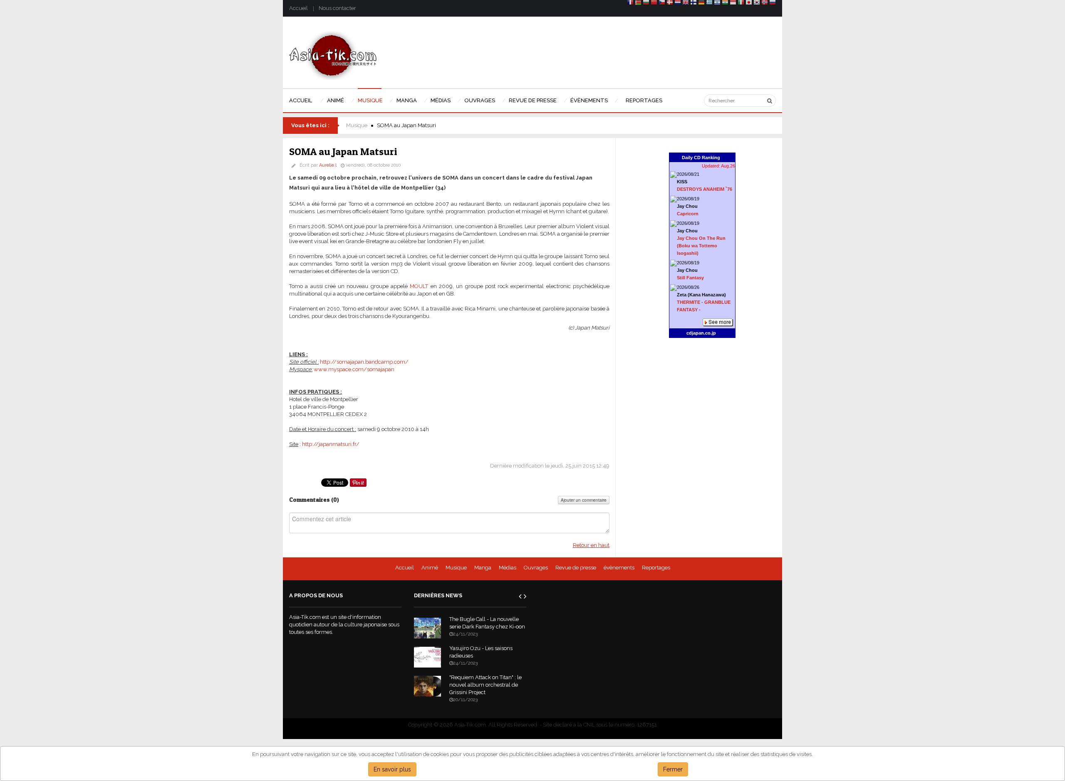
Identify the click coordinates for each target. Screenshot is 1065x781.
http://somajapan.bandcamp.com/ (364, 362)
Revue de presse (575, 567)
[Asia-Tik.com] (333, 55)
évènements (619, 567)
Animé (429, 567)
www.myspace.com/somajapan (354, 369)
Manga (482, 567)
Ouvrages (536, 567)
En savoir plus (392, 769)
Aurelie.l (328, 165)
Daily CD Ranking (701, 157)
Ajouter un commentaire (584, 500)
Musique (356, 125)
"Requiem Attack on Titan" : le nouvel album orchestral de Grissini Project (485, 684)
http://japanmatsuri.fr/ (330, 444)
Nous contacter (337, 8)
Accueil (298, 8)
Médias (507, 567)
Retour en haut (591, 545)
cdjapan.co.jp (701, 332)
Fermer (673, 769)
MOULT (419, 286)
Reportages (656, 567)
